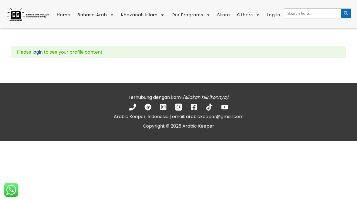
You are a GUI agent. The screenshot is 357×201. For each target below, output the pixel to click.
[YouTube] (224, 107)
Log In (273, 15)
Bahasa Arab (92, 15)
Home (64, 15)
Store (223, 15)
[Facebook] (193, 107)
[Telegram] (147, 107)
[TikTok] (209, 107)
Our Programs (187, 15)
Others (245, 15)
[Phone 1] (132, 107)
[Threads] (178, 107)
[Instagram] (163, 107)
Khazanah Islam (139, 15)
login (37, 52)
